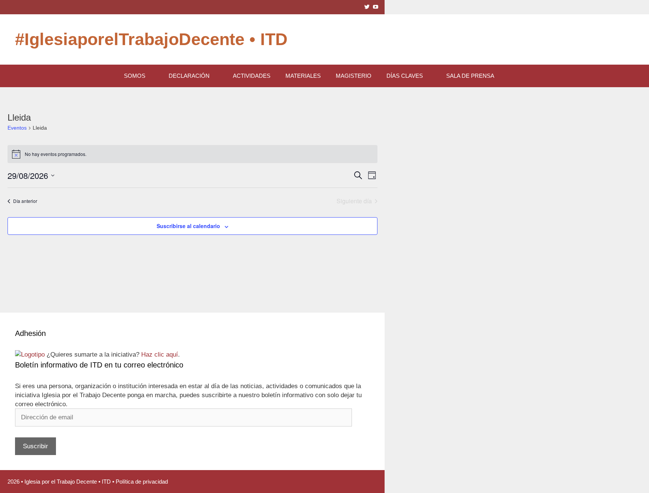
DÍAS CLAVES (404, 76)
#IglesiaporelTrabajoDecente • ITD (151, 39)
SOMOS (134, 76)
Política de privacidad (142, 481)
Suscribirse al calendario (188, 226)
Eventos (17, 128)
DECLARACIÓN (189, 76)
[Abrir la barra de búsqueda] (521, 76)
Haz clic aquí (159, 354)
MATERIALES (303, 76)
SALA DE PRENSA (470, 76)
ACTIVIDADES (251, 76)
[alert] (192, 154)
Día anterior (25, 201)
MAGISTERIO (353, 76)
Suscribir (35, 446)
